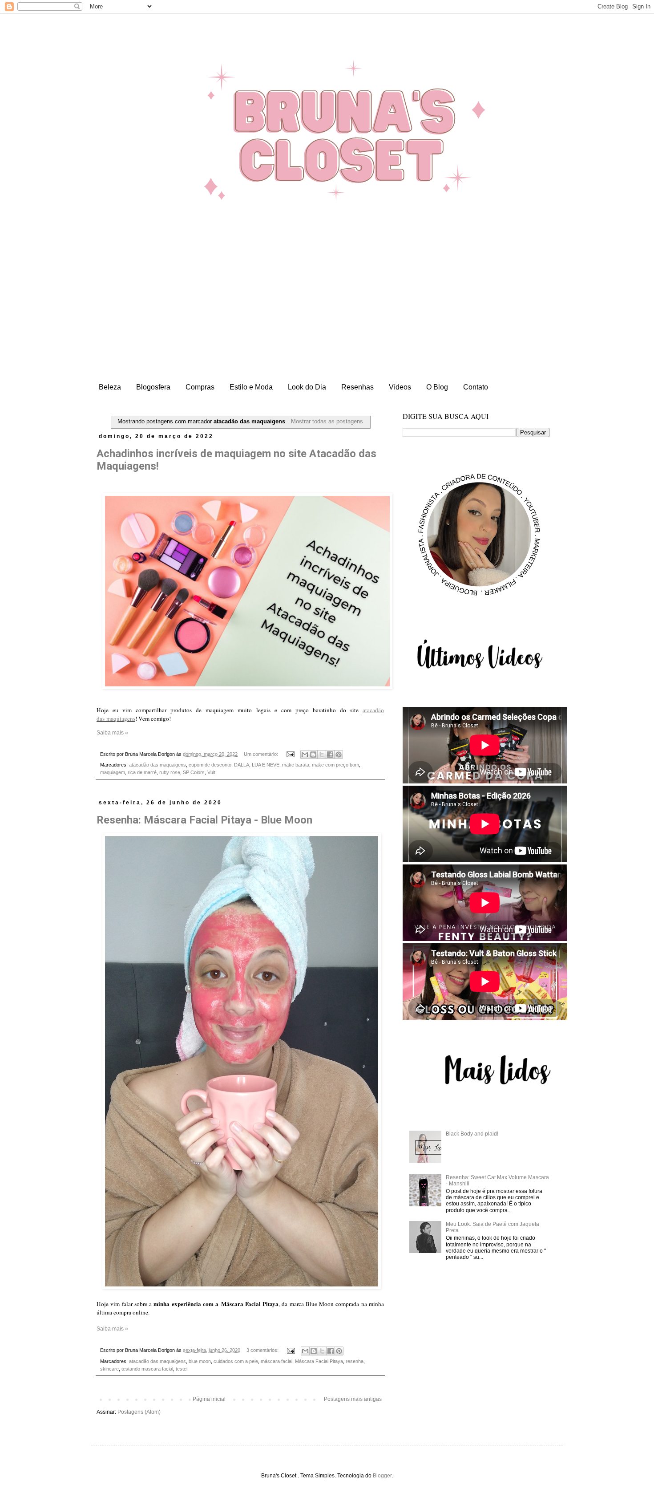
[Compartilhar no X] (321, 754)
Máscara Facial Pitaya (319, 1361)
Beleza (110, 387)
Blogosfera (153, 387)
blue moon (200, 1361)
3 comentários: (263, 1350)
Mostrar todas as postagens (327, 421)
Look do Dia (307, 387)
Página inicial (209, 1399)
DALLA (241, 764)
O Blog (437, 387)
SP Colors (194, 772)
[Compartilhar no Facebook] (330, 754)
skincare (109, 1368)
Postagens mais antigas (353, 1399)
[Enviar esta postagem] (290, 754)
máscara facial (276, 1361)
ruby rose (169, 772)
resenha (354, 1361)
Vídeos (400, 387)
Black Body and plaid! (472, 1134)
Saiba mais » (112, 733)
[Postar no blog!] (313, 754)
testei (181, 1368)
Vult (211, 772)
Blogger (382, 1476)
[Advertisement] (327, 312)
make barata (295, 764)
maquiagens (120, 718)
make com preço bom (335, 764)
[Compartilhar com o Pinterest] (338, 754)
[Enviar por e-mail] (304, 754)
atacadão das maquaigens (157, 764)
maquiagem (112, 772)
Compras (200, 387)
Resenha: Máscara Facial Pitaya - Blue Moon (204, 820)
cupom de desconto (210, 764)
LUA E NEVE (265, 764)
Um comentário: (261, 754)
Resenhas (357, 387)
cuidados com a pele (236, 1361)
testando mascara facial (147, 1368)
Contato (475, 387)
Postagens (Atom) (139, 1412)
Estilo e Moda (251, 387)
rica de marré (142, 772)
